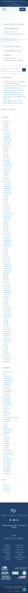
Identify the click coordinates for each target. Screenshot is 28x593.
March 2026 (6, 132)
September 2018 (7, 316)
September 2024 (7, 171)
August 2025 (6, 147)
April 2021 (5, 255)
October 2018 (6, 314)
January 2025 (6, 162)
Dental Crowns (6, 387)
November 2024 (7, 167)
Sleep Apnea (6, 460)
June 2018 (5, 320)
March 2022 (6, 232)
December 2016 (7, 359)
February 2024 (6, 182)
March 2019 (6, 305)
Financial (5, 415)
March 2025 (6, 158)
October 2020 (6, 268)
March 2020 (6, 283)
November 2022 (7, 214)
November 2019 (7, 292)
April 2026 (5, 130)
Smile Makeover (7, 463)
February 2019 (6, 307)
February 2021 (6, 260)
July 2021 (5, 249)
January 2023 (6, 210)
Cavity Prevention (7, 376)
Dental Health (11, 34)
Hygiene (5, 424)
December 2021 (7, 238)
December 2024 (7, 164)
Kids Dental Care (7, 428)
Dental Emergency (7, 389)
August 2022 (6, 221)
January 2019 (6, 309)
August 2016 (6, 361)
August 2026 (6, 121)
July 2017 (5, 344)
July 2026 (5, 123)
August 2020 (6, 273)
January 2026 (6, 136)
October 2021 (6, 242)
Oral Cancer (6, 437)
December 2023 (7, 186)
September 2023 (7, 193)
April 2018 (5, 325)
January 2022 (6, 236)
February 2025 (6, 160)
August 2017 (6, 342)
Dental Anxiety (6, 382)
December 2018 (7, 312)
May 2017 (5, 348)
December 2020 (7, 264)
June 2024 (5, 177)
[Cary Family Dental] (4, 9)
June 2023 (5, 199)
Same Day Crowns (7, 458)
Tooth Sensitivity (7, 471)
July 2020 (5, 275)
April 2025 (5, 156)
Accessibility (16, 591)
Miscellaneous (6, 432)
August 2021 (6, 247)
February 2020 (6, 286)
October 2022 (6, 216)
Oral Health (19, 60)
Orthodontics (6, 445)
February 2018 (6, 329)
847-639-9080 (16, 5)
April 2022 (5, 229)
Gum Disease (6, 421)
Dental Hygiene (19, 34)
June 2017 (5, 346)
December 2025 (7, 138)
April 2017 (5, 351)
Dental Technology (7, 404)
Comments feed (7, 488)
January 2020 (6, 288)
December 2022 (7, 212)
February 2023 (6, 208)
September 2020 (7, 270)
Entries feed (6, 486)
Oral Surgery (6, 443)
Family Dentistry (7, 413)
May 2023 (5, 201)
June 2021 (5, 251)
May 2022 (5, 227)
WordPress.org (6, 490)
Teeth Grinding (6, 465)
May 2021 (5, 253)
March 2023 (6, 206)
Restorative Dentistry (8, 454)
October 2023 (6, 190)
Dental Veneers (7, 408)
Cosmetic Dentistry (7, 378)
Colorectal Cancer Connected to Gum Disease (12, 51)
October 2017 (6, 338)
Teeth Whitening (7, 467)
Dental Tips (5, 406)
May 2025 (5, 154)
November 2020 (7, 266)
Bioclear (5, 374)
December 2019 (7, 290)
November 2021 (7, 240)
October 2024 (6, 169)
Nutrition (5, 434)
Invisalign (5, 426)
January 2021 (6, 262)
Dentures (5, 411)
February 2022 (6, 234)
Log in (4, 484)
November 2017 (7, 335)
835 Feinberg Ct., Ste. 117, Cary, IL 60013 (14, 526)
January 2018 (6, 331)
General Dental (12, 60)
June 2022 (5, 225)
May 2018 (5, 322)
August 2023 (6, 195)
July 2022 (5, 223)
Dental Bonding (7, 385)
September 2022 (7, 219)
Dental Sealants (7, 402)
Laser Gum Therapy (8, 430)
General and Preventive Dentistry (11, 417)
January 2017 (6, 357)
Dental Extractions (7, 391)
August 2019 (6, 296)
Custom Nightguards (8, 380)
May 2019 (5, 301)
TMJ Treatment (6, 469)
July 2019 (5, 299)
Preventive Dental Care (8, 452)
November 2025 (7, 141)
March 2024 (6, 180)
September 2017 (7, 340)
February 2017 (6, 355)
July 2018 (5, 318)
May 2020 (6, 279)
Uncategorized (6, 473)
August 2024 (6, 173)
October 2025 (6, 143)
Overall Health (6, 450)
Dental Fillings (6, 393)
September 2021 (7, 245)
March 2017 (6, 353)
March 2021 (6, 257)
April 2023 (5, 203)
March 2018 (6, 327)
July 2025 (5, 149)
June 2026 (5, 125)
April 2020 (6, 281)
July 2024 (5, 175)
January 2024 (6, 184)
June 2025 (5, 151)
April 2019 (5, 303)
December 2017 (7, 333)
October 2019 (6, 294)
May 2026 (5, 128)
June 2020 (5, 277)
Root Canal (5, 456)
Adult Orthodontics (7, 372)
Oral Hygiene (6, 441)
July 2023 (5, 197)
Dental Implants (7, 400)
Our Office (5, 447)
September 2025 (7, 145)
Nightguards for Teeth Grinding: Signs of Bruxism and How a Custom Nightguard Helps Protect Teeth (14, 97)
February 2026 (6, 134)
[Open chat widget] (24, 589)
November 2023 (7, 188)
